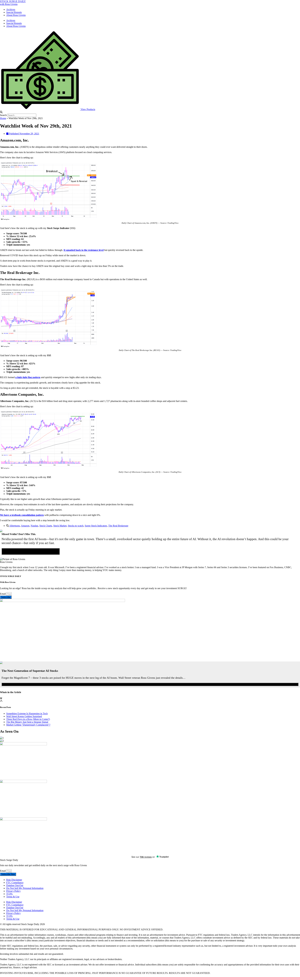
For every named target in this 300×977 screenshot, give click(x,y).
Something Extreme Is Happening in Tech (27, 713)
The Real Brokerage (118, 525)
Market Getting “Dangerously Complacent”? (28, 724)
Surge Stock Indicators (96, 525)
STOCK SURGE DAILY (13, 1)
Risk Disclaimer (14, 879)
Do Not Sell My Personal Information (24, 888)
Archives (10, 9)
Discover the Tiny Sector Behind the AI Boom (30, 551)
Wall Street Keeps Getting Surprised (24, 716)
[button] (150, 112)
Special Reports (14, 12)
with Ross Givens (9, 4)
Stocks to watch (75, 525)
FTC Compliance (14, 882)
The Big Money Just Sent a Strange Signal (27, 722)
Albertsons (14, 525)
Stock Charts (45, 525)
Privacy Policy (13, 891)
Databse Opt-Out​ (14, 885)
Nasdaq (34, 525)
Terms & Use (12, 896)
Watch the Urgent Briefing (150, 684)
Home (3, 118)
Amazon (25, 525)
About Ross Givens (16, 15)
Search (3, 115)
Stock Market (60, 525)
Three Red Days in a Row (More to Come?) (28, 719)
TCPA (9, 893)
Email (3, 593)
